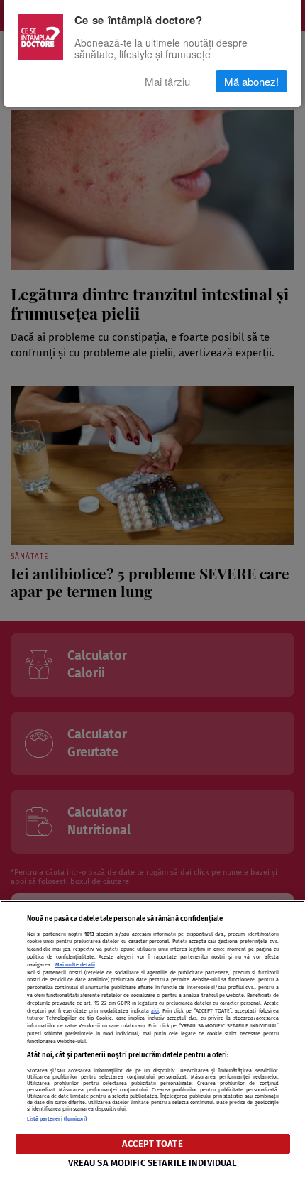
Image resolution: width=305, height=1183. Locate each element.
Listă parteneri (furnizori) (57, 1119)
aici (155, 1011)
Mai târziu (167, 81)
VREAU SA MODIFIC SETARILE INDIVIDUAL (153, 1162)
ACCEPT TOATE (152, 1143)
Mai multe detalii (75, 964)
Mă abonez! (251, 81)
